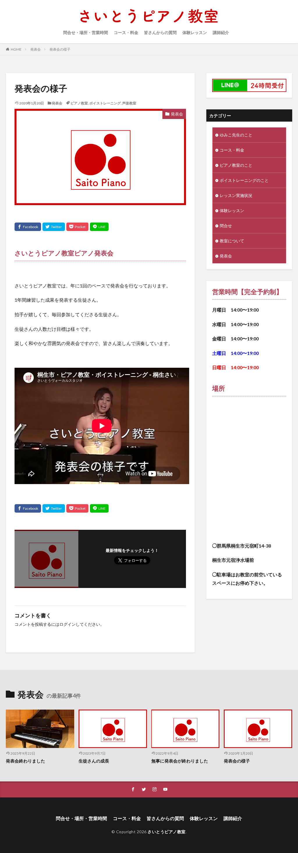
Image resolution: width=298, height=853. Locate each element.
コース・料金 (126, 32)
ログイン (67, 624)
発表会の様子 (59, 49)
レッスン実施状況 (236, 195)
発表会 (35, 49)
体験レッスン (194, 32)
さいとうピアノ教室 (167, 831)
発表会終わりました (25, 760)
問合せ (226, 225)
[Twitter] (53, 227)
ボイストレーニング (105, 103)
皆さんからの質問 (160, 32)
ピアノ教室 (79, 103)
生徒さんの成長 (94, 760)
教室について (232, 240)
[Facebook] (28, 227)
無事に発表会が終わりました (179, 760)
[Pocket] (77, 227)
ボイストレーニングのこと (244, 180)
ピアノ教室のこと (236, 165)
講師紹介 (221, 32)
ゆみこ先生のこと (236, 134)
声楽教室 (129, 103)
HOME (16, 49)
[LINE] (99, 227)
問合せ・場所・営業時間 (85, 32)
